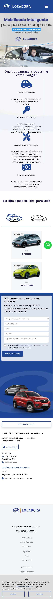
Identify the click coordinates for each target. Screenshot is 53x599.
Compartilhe (19, 234)
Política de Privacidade (23, 345)
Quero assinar (26, 537)
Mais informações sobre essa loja (18, 478)
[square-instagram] (28, 519)
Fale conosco (26, 567)
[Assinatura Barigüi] (17, 6)
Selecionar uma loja (26, 424)
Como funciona (26, 542)
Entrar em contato (12, 354)
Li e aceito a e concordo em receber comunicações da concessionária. (27, 346)
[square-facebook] (24, 519)
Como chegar (11, 447)
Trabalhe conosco (26, 572)
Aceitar (13, 594)
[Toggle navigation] (46, 6)
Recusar (40, 594)
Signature (26, 551)
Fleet (26, 556)
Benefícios (26, 547)
